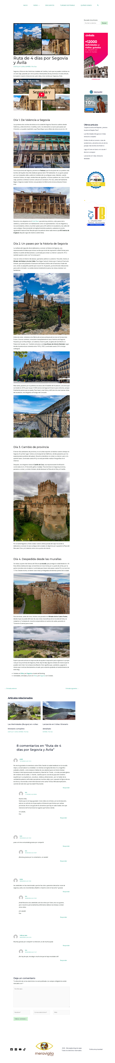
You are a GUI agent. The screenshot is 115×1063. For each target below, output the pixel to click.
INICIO (25, 5)
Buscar (104, 23)
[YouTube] (20, 1049)
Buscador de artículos (91, 20)
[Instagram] (15, 1049)
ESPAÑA (27, 66)
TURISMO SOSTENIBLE (67, 5)
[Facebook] (11, 1049)
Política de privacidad (95, 1049)
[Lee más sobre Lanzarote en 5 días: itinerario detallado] (59, 710)
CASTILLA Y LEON (19, 66)
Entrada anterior (11, 688)
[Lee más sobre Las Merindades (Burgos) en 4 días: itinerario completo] (24, 710)
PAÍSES (35, 5)
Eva (26, 792)
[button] (38, 5)
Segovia (29, 673)
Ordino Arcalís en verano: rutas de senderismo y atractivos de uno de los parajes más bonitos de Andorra (96, 143)
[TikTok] (24, 1049)
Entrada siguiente (72, 688)
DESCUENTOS (49, 5)
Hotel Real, (35, 221)
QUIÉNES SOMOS (86, 5)
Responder (66, 788)
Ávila (22, 673)
